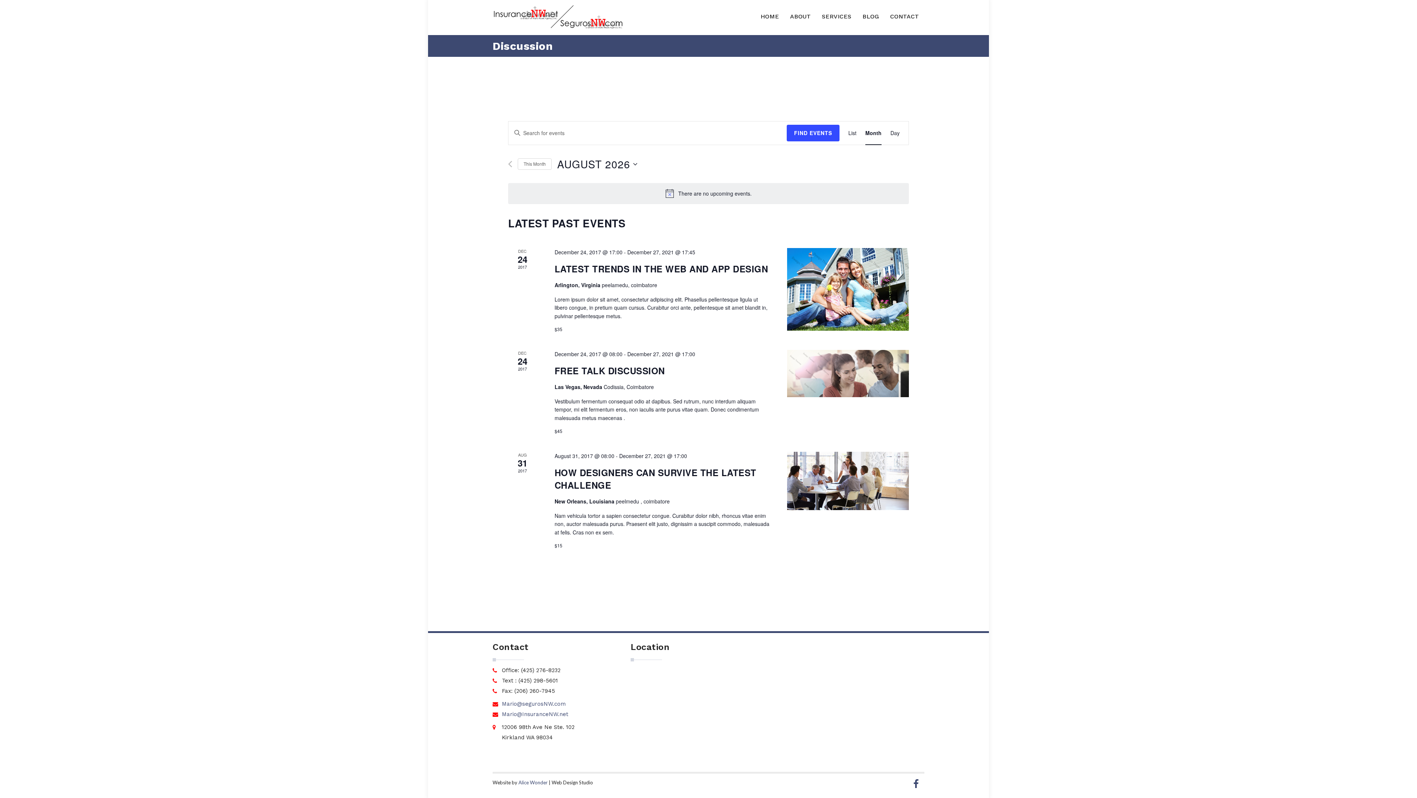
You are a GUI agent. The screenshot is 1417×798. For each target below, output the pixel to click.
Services (836, 16)
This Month (535, 164)
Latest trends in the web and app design (661, 268)
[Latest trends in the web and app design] (848, 289)
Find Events (813, 133)
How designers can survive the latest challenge (655, 478)
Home (770, 16)
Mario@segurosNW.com (534, 704)
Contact (904, 16)
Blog (870, 16)
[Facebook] (916, 784)
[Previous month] (510, 164)
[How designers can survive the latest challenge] (848, 481)
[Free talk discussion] (848, 373)
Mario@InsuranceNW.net (535, 714)
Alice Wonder (533, 782)
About (800, 16)
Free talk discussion (610, 370)
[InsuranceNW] (558, 17)
